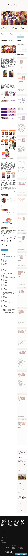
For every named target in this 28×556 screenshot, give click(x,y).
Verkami (14, 1)
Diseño (2, 523)
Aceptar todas (24, 554)
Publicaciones (10, 525)
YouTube (22, 522)
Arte (8, 520)
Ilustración (17, 28)
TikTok (22, 524)
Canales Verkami (16, 522)
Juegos (9, 524)
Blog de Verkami (16, 520)
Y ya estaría (20, 460)
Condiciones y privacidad (4, 537)
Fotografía (2, 524)
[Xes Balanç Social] (14, 548)
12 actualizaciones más (24, 514)
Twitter (3, 205)
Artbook (13, 28)
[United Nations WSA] (21, 548)
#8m (15, 28)
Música (2, 525)
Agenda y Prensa (16, 521)
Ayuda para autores (10, 530)
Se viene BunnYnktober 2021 (22, 501)
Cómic (9, 522)
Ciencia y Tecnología (10, 521)
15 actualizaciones (10, 40)
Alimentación (3, 520)
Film (8, 523)
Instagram (3, 206)
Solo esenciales (18, 554)
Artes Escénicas (3, 521)
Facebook (22, 520)
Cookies (2, 540)
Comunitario (3, 522)
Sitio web (3, 207)
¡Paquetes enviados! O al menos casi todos (21, 481)
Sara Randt (4, 28)
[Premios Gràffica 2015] (7, 548)
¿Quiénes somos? (16, 523)
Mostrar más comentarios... (8, 314)
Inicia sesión (10, 256)
